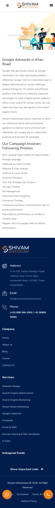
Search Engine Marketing (16, 399)
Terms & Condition (42, 494)
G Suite (6, 440)
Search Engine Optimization (17, 393)
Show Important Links (24, 469)
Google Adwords (11, 413)
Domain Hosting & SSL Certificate (21, 434)
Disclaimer (23, 494)
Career (6, 358)
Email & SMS (9, 427)
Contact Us (8, 365)
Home (29, 30)
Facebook (7, 420)
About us (7, 344)
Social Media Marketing (15, 406)
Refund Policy (29, 501)
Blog (5, 351)
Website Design (11, 386)
